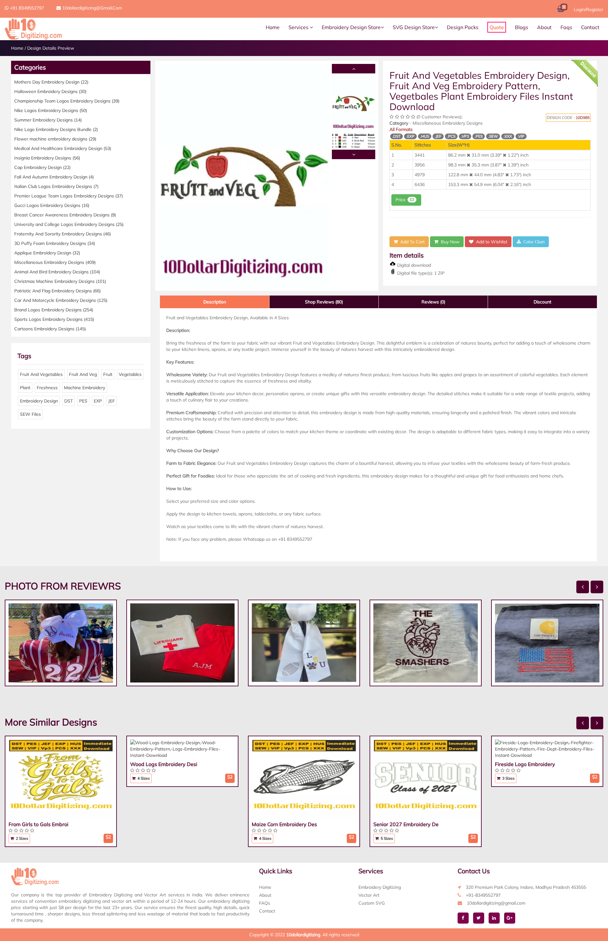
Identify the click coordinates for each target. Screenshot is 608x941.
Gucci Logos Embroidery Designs (51, 205)
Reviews (433, 302)
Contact (590, 27)
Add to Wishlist (490, 242)
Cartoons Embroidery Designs (50, 329)
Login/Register (588, 9)
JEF (111, 401)
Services (299, 27)
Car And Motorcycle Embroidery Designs (60, 300)
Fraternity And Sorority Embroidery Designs (62, 234)
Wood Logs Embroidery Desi (163, 764)
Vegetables (130, 374)
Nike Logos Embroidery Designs (50, 110)
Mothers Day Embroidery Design (51, 82)
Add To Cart (411, 242)
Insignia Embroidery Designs (47, 158)
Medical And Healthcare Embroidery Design (62, 148)
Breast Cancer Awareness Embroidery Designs (65, 215)
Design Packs (462, 27)
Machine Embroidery (84, 387)
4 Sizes (143, 778)
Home (273, 27)
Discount (542, 302)
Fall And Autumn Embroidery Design (54, 177)
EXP (98, 401)
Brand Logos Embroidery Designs (53, 310)
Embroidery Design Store (351, 27)
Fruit (107, 374)
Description (214, 302)
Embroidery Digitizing (379, 887)
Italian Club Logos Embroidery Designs (56, 186)
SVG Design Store (414, 27)
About (544, 27)
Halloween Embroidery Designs (50, 91)
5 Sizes (386, 838)
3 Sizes (508, 778)
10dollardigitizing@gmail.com (91, 8)
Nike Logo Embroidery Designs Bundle (56, 129)
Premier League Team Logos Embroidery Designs (68, 196)
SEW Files (30, 414)
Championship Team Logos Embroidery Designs (66, 101)
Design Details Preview (50, 48)
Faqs (566, 27)
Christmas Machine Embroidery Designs (60, 281)
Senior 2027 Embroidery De (406, 824)
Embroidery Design (39, 401)
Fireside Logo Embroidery (525, 764)
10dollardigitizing (303, 935)
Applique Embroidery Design (47, 253)
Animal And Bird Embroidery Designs (57, 272)
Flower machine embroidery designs (55, 139)
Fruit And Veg (83, 374)
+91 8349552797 (26, 8)
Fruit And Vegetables (41, 374)
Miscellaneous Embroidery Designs (55, 262)
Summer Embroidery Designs (48, 120)
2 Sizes (21, 838)
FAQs (264, 903)
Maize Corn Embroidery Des (284, 824)
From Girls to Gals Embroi (38, 824)
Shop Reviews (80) (324, 302)
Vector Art (368, 895)
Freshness (47, 387)
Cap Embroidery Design (42, 167)
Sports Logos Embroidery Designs (54, 319)
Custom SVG (371, 903)
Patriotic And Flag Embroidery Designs (57, 291)
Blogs (521, 27)
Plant (25, 387)
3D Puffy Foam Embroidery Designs (54, 243)
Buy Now (448, 242)
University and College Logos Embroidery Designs (69, 224)
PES (83, 401)
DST (68, 401)
